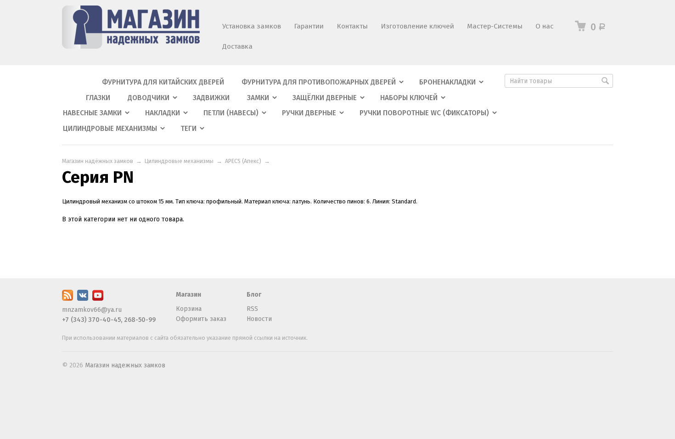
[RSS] (67, 298)
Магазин (188, 294)
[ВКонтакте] (82, 298)
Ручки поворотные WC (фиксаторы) (424, 113)
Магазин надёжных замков (97, 161)
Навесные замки (92, 113)
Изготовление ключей (417, 26)
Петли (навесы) (231, 113)
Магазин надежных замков (125, 365)
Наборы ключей (409, 98)
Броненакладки (447, 82)
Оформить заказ (201, 319)
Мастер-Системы (495, 26)
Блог (254, 294)
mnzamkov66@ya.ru (92, 310)
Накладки (162, 113)
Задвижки (211, 98)
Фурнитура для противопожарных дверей (319, 82)
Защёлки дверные (324, 98)
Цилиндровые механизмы (110, 128)
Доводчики (148, 98)
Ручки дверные (309, 113)
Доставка (237, 46)
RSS (252, 309)
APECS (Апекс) (243, 161)
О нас (544, 26)
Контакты (352, 26)
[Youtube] (97, 298)
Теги (188, 128)
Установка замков (251, 26)
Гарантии (309, 26)
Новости (259, 319)
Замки (258, 98)
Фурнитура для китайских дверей (163, 82)
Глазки (98, 98)
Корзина (189, 309)
